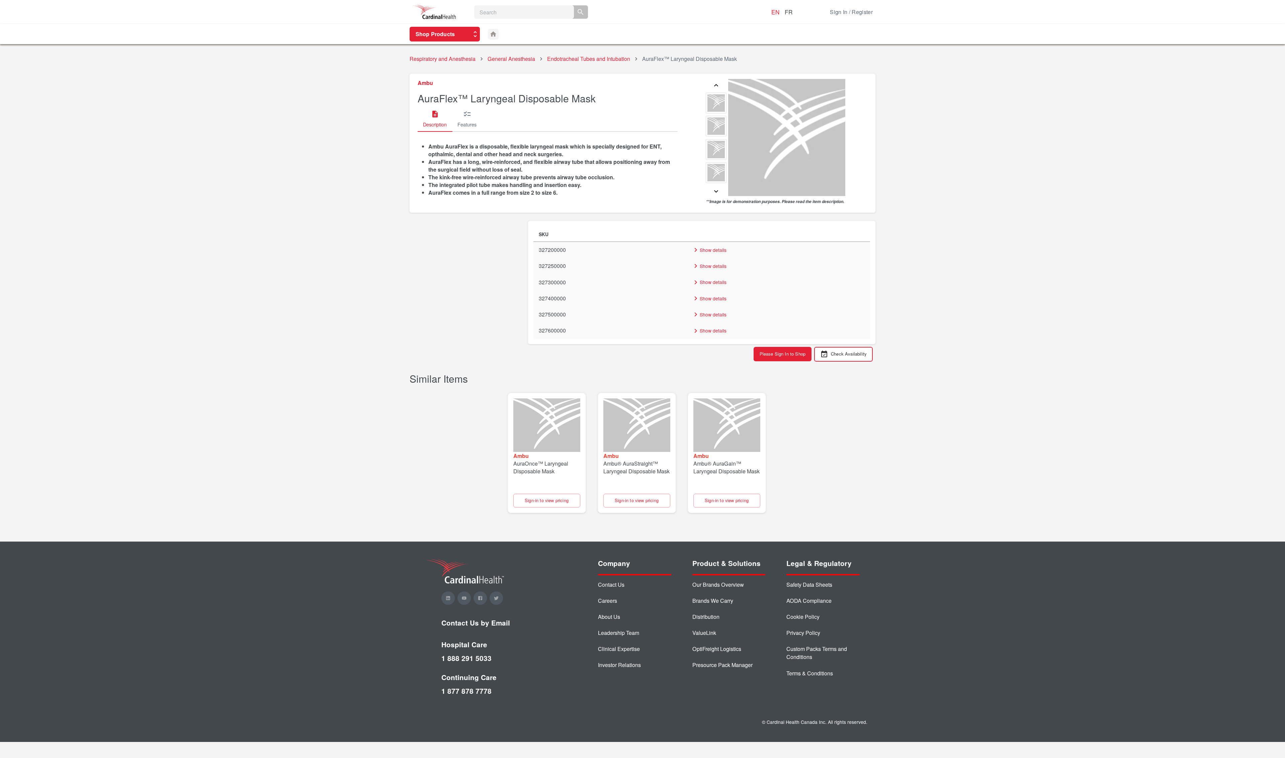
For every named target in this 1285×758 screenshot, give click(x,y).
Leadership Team (618, 633)
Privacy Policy (803, 633)
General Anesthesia (511, 59)
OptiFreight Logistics (716, 649)
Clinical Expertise (619, 649)
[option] (716, 103)
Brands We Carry (712, 600)
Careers (607, 600)
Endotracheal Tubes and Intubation (588, 59)
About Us (609, 617)
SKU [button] (543, 234)
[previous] (716, 85)
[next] (716, 192)
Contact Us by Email (475, 623)
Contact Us (611, 584)
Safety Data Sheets (809, 584)
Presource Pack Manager (722, 665)
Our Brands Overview (718, 584)
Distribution (705, 617)
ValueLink (704, 633)
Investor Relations (619, 665)
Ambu (425, 83)
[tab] (435, 119)
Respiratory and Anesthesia (443, 59)
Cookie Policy (803, 617)
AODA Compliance (809, 600)
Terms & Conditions (809, 673)
